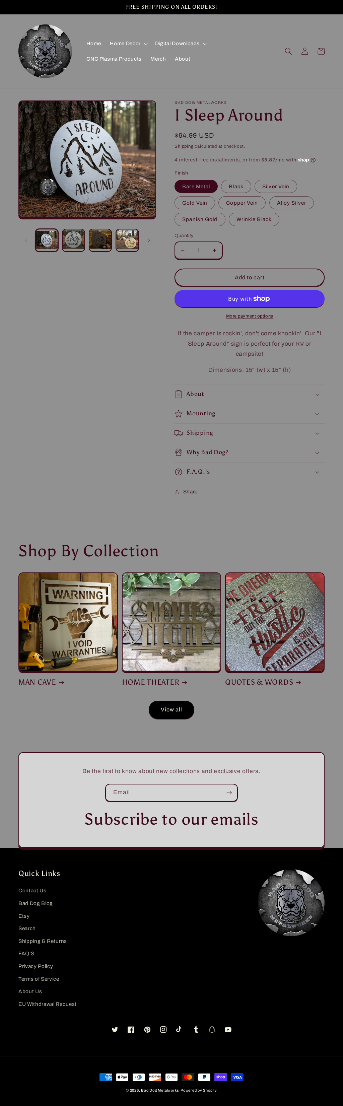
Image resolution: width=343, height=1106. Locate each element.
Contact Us (32, 890)
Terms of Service (38, 979)
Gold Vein (194, 203)
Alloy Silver (291, 203)
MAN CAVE (37, 682)
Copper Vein (242, 203)
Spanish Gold (199, 219)
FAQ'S (26, 953)
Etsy (24, 916)
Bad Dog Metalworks (160, 1090)
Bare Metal (196, 186)
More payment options (249, 316)
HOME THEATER (151, 682)
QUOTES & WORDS (259, 682)
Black (236, 186)
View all (172, 709)
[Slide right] (148, 240)
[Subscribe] (229, 793)
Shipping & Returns (42, 941)
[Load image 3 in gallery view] (100, 240)
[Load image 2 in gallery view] (73, 240)
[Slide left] (25, 240)
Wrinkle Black (254, 219)
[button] (128, 43)
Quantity (184, 235)
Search (27, 928)
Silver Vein (275, 186)
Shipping (184, 146)
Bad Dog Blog (35, 903)
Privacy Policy (35, 966)
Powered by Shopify (199, 1090)
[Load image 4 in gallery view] (127, 240)
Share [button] (190, 491)
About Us (30, 991)
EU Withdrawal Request (47, 1004)
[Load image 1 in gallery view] (46, 240)
